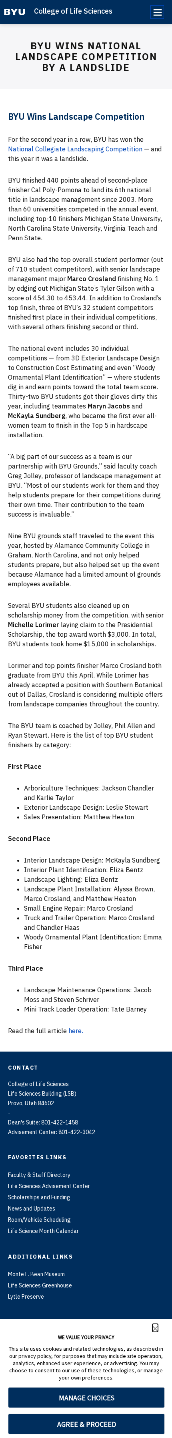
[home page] (15, 12)
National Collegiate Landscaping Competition (75, 149)
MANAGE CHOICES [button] (86, 1397)
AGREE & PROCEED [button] (86, 1424)
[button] (155, 1328)
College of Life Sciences (73, 11)
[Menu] (157, 12)
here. (75, 1031)
